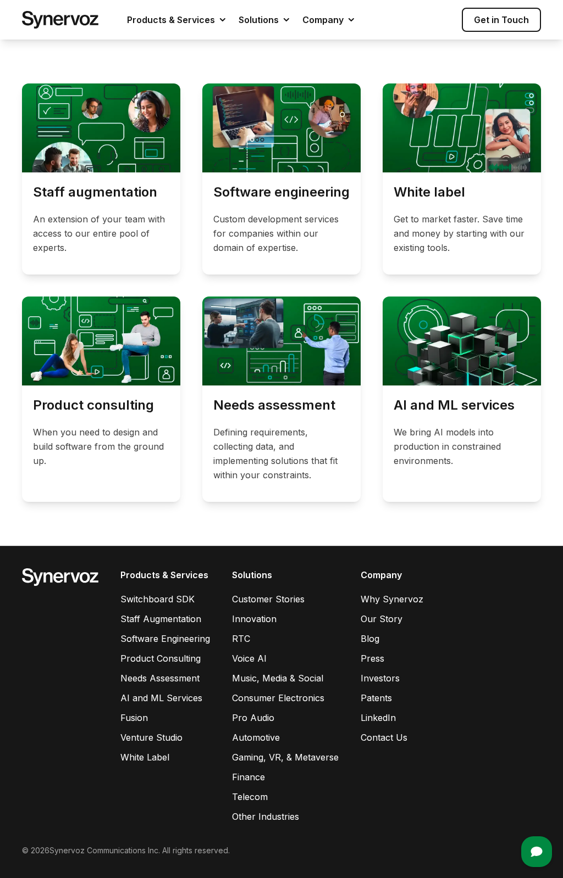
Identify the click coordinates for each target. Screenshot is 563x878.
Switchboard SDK (157, 599)
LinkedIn (378, 717)
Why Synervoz (392, 599)
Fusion (134, 717)
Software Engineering (165, 638)
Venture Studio (151, 737)
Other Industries (265, 816)
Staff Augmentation (160, 618)
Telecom (250, 796)
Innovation (254, 618)
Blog (370, 638)
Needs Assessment (160, 678)
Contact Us (384, 737)
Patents (376, 697)
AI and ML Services (161, 697)
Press (372, 658)
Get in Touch (501, 19)
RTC (241, 638)
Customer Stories (268, 599)
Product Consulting (160, 658)
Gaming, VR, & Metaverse (285, 757)
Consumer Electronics (278, 697)
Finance (248, 776)
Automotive (256, 737)
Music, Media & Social (277, 678)
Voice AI (249, 658)
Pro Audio (253, 717)
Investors (380, 678)
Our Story (381, 618)
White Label (144, 757)
